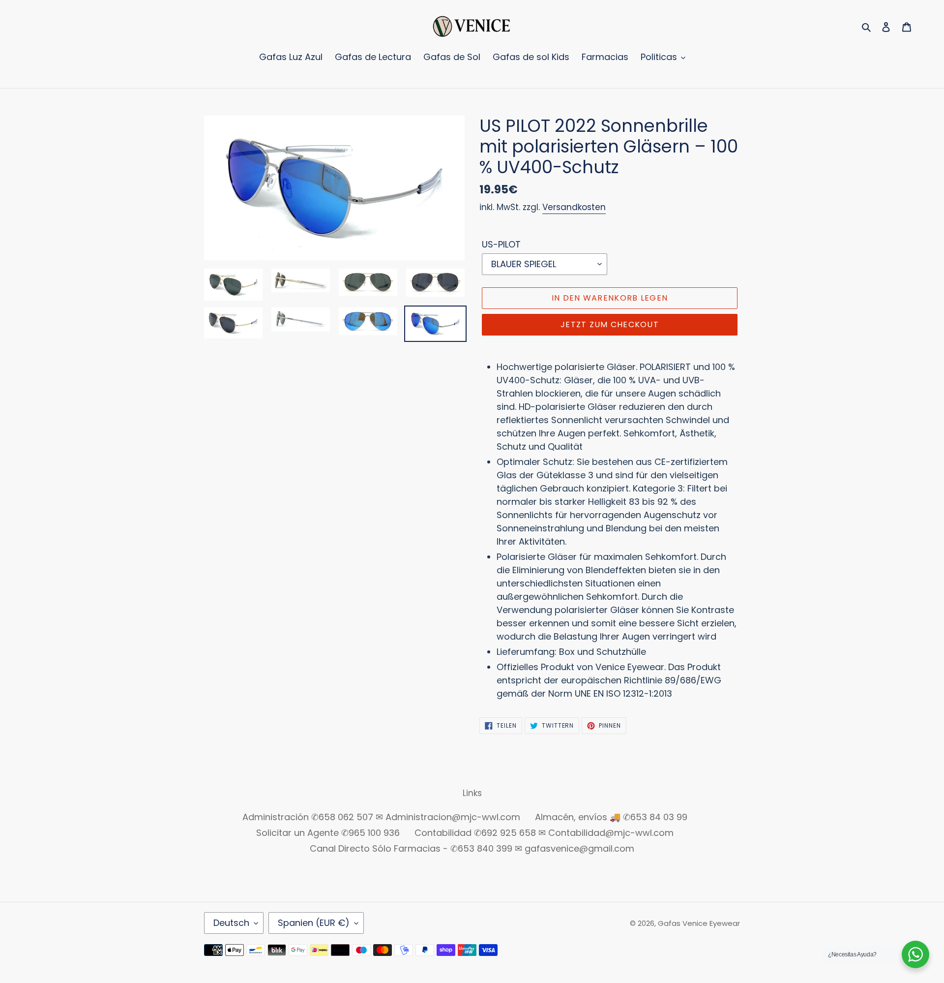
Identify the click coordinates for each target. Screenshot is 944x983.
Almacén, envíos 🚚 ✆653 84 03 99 (611, 817)
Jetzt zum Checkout (609, 324)
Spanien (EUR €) (314, 923)
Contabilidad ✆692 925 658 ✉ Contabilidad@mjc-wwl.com (544, 833)
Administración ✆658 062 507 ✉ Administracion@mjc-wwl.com (381, 817)
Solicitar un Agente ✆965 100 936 (328, 833)
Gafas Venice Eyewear (699, 923)
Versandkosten (574, 207)
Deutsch (231, 923)
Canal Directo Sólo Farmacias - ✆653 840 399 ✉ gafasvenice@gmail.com (472, 848)
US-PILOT (501, 244)
